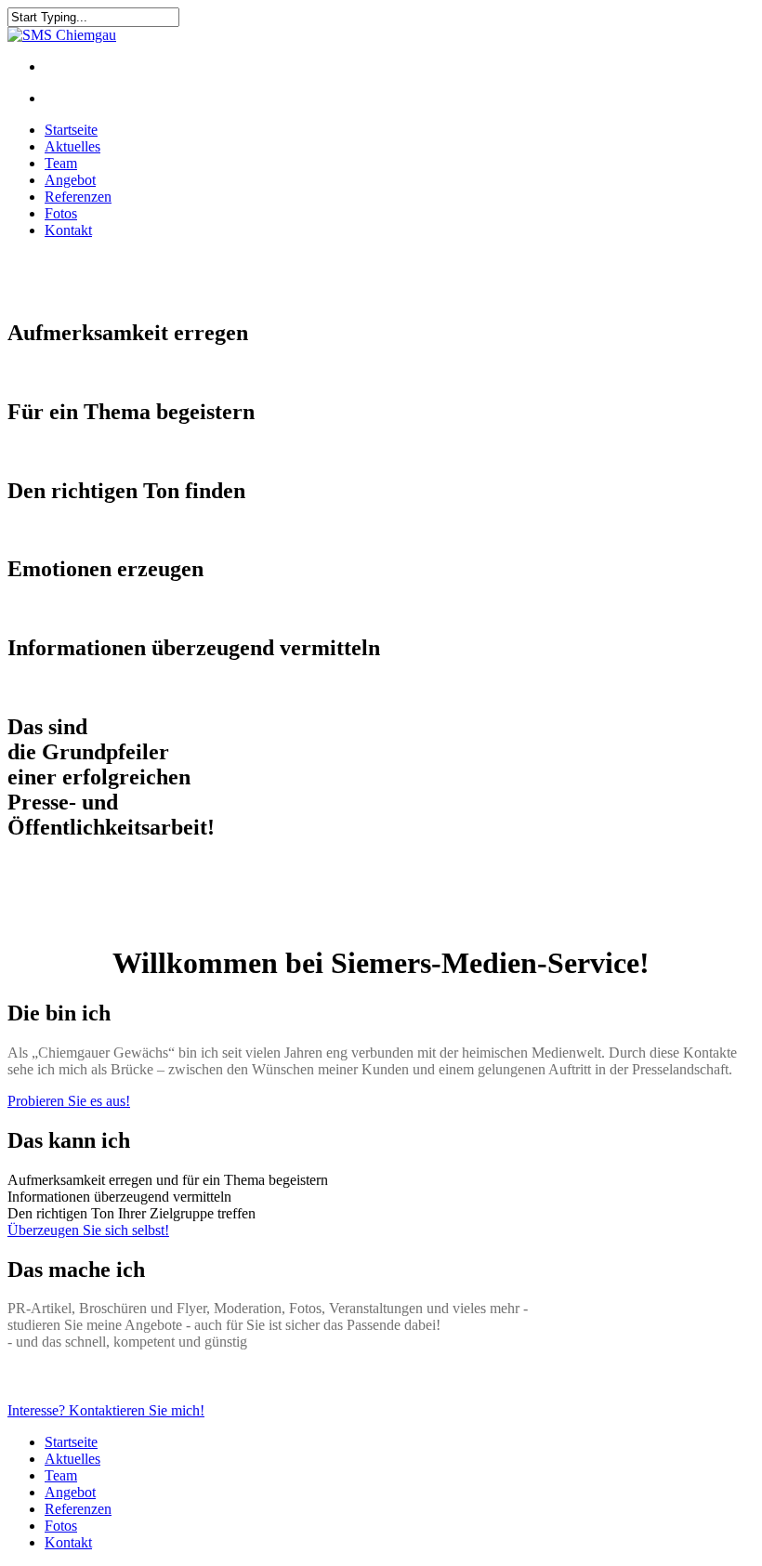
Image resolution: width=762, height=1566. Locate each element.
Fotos (61, 213)
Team (61, 163)
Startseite (71, 130)
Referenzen (78, 196)
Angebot (70, 180)
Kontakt (68, 230)
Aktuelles (72, 146)
